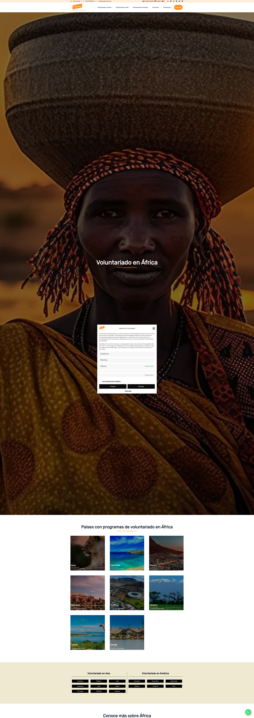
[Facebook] (171, 1)
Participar (178, 7)
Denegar (141, 386)
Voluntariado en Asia (122, 7)
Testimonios (167, 7)
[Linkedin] (182, 1)
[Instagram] (168, 1)
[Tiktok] (173, 1)
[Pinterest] (179, 1)
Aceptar (113, 386)
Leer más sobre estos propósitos (111, 381)
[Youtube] (176, 1)
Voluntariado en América (140, 7)
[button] (154, 328)
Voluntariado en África (104, 7)
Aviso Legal (128, 391)
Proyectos (155, 7)
